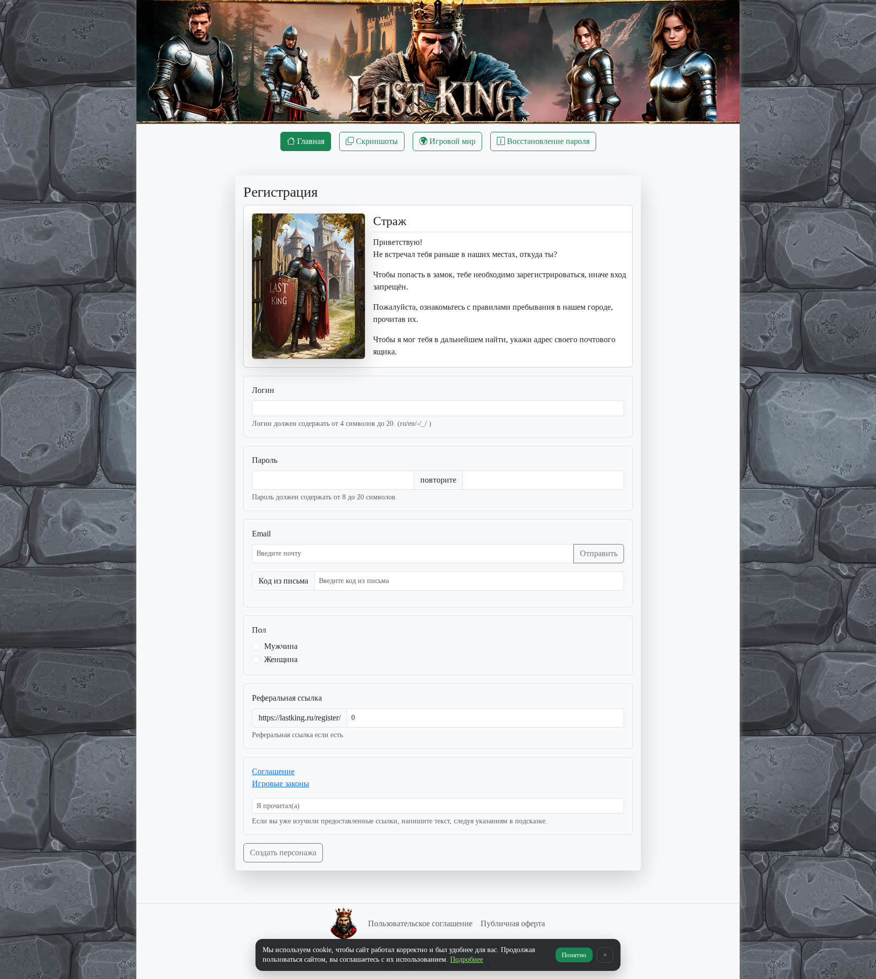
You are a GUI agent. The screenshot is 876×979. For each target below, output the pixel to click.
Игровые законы (280, 783)
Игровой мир (451, 141)
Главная (309, 141)
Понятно (574, 955)
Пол (259, 630)
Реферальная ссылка (287, 698)
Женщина (281, 659)
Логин (263, 390)
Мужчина (281, 646)
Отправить (598, 553)
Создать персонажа (283, 852)
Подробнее (466, 959)
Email (261, 533)
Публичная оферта (513, 923)
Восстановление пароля (547, 141)
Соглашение (273, 771)
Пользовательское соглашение (420, 923)
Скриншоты (376, 141)
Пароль (264, 460)
